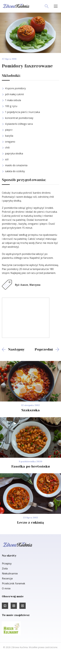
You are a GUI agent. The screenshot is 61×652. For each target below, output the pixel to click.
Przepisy (7, 563)
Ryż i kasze (21, 285)
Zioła (5, 568)
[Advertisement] (25, 317)
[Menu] (55, 6)
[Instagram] (14, 606)
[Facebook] (5, 606)
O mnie (6, 588)
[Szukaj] (46, 6)
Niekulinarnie (10, 573)
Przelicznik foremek (13, 583)
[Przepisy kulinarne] (11, 634)
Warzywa (34, 285)
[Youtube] (22, 606)
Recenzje (7, 578)
